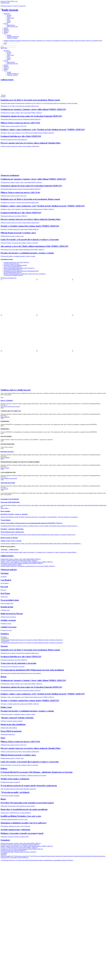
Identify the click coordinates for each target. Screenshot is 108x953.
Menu (5, 43)
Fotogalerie (5, 840)
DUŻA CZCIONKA (12, 857)
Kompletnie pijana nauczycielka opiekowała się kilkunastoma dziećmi (21, 271)
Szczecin (9, 15)
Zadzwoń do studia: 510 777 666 (9, 856)
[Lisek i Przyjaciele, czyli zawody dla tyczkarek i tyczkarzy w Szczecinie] (19, 242)
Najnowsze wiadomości (10, 175)
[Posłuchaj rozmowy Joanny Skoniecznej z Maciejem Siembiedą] (5, 610)
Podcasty (6, 23)
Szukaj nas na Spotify (79, 40)
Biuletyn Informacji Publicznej (89, 856)
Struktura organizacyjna (13, 36)
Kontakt (9, 35)
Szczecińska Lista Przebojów (10, 499)
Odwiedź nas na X (41, 40)
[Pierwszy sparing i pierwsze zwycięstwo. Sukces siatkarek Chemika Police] (20, 146)
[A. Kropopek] (7, 603)
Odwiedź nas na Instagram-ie (53, 40)
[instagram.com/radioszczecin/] (9, 278)
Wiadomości (7, 13)
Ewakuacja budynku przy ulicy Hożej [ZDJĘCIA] (16, 263)
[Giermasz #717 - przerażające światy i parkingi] (4, 576)
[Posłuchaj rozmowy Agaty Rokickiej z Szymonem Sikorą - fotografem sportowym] (4, 637)
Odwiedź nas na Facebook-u (29, 40)
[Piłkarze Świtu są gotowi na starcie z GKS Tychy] (14, 126)
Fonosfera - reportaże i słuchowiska (12, 529)
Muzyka (6, 28)
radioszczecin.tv (7, 556)
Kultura (9, 20)
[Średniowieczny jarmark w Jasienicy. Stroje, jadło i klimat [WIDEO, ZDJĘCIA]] (21, 112)
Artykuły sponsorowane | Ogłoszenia (15, 830)
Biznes (8, 22)
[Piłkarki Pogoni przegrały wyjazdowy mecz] (12, 236)
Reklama (6, 32)
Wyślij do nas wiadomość (92, 40)
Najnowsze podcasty (9, 569)
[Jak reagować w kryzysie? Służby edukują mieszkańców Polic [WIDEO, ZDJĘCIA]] (22, 249)
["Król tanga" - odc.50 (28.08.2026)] (4, 596)
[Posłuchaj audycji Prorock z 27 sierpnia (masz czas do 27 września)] (3, 590)
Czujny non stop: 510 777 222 (25, 856)
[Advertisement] (48, 158)
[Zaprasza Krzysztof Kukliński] (4, 583)
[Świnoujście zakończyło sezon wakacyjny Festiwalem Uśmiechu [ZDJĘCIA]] (21, 119)
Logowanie (3, 857)
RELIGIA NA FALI (7, 451)
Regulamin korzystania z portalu (39, 860)
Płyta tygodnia (5, 511)
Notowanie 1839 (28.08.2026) (10, 502)
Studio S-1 (6, 30)
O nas (5, 33)
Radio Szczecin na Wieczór (9, 538)
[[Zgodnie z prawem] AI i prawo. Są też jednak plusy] (6, 623)
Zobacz (2, 508)
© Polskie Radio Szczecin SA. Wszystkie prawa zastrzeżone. (16, 860)
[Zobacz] (3, 96)
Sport (8, 19)
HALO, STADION (7, 400)
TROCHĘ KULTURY (8, 483)
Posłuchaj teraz (101, 856)
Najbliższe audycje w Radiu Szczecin (15, 390)
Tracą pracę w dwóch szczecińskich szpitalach (15, 266)
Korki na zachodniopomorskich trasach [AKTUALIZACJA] (19, 268)
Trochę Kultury (6, 520)
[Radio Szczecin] (5, 2)
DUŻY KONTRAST (22, 857)
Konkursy (6, 29)
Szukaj (100, 40)
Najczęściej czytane (7, 259)
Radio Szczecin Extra (12, 26)
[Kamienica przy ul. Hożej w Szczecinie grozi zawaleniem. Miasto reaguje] (20, 106)
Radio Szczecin (11, 25)
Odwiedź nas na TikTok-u (67, 40)
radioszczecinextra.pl (68, 856)
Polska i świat (10, 18)
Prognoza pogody (50, 856)
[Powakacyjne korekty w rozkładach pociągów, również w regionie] (18, 256)
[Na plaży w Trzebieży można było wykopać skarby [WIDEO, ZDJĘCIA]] (20, 229)
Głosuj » (7, 508)
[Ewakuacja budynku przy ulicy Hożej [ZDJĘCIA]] (14, 139)
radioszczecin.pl (59, 856)
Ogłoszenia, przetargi (12, 38)
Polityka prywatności (52, 860)
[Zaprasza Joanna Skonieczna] (8, 617)
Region (9, 16)
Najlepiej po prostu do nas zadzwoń (13, 40)
